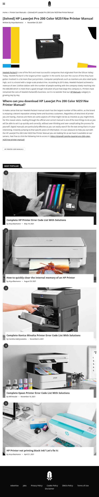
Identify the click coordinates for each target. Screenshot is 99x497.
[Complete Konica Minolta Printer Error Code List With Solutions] (49, 313)
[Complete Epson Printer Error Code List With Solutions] (49, 371)
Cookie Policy (52, 485)
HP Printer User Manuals (13, 149)
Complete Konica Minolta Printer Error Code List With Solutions (43, 335)
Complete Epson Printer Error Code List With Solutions (38, 392)
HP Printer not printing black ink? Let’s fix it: (32, 450)
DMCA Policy (67, 485)
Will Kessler (13, 396)
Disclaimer (49, 488)
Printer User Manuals (18, 12)
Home (5, 12)
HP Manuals (75, 92)
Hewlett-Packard (10, 72)
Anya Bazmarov (17, 22)
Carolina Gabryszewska (18, 339)
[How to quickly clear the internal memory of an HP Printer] (49, 256)
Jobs (25, 485)
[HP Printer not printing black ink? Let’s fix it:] (49, 429)
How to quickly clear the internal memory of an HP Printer (41, 277)
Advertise (14, 485)
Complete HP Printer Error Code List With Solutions (36, 220)
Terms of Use (83, 485)
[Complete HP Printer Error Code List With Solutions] (49, 198)
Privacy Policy (36, 485)
